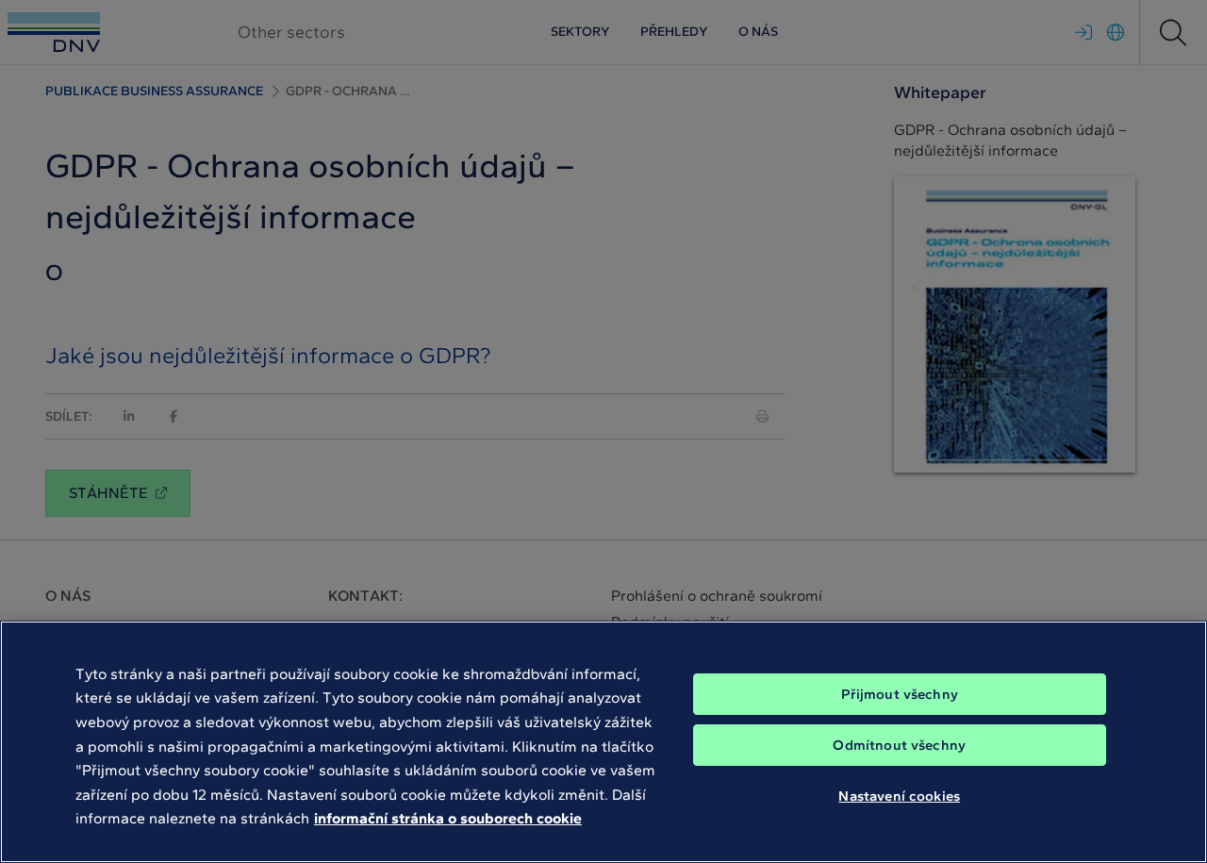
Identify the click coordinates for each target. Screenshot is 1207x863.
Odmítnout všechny (899, 745)
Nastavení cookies (899, 795)
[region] (603, 742)
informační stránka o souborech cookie (448, 818)
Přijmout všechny (899, 694)
